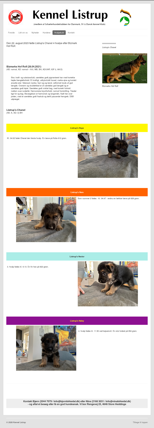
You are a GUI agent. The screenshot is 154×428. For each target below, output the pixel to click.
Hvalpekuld (59, 32)
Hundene (46, 32)
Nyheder (35, 32)
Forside (11, 32)
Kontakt (71, 32)
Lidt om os (23, 32)
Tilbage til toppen (140, 422)
